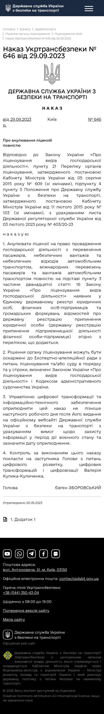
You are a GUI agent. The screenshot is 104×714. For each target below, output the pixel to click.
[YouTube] (7, 553)
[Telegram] (31, 553)
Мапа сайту (14, 619)
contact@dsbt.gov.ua (79, 579)
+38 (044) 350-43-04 (21, 593)
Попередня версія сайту (26, 610)
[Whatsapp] (19, 553)
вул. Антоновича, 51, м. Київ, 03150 (35, 570)
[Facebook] (43, 553)
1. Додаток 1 (23, 519)
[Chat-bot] (55, 553)
